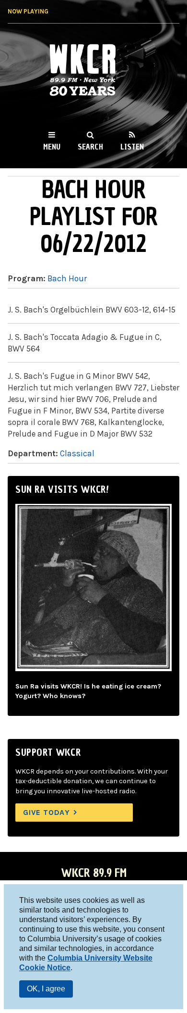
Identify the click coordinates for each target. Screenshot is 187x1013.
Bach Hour (67, 278)
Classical (77, 453)
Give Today (46, 812)
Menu (51, 146)
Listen (132, 146)
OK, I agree (46, 989)
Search (90, 146)
